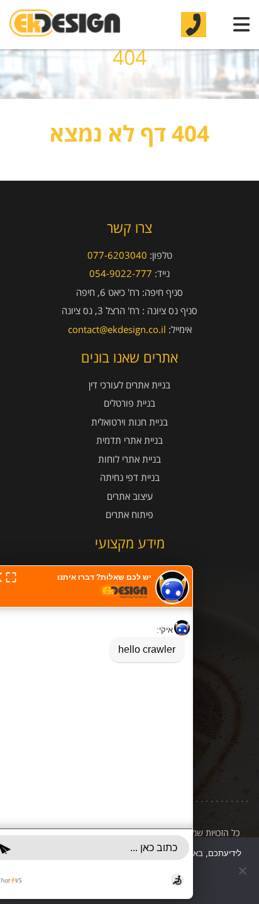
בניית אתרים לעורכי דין (129, 385)
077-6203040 (117, 255)
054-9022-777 (120, 273)
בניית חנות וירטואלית (129, 422)
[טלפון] (193, 24)
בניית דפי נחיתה (130, 477)
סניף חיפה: (162, 292)
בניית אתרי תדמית (129, 440)
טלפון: (161, 255)
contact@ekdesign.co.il (117, 329)
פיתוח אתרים (129, 515)
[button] (11, 576)
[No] (243, 870)
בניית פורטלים (129, 403)
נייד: (162, 273)
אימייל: (180, 329)
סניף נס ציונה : (169, 310)
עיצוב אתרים (130, 496)
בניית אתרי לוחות (129, 459)
